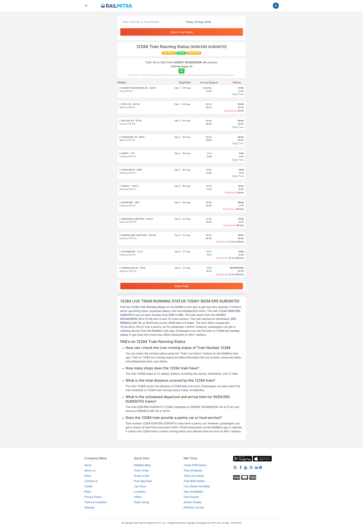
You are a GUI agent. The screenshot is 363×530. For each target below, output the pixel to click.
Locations (140, 491)
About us (89, 470)
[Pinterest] (260, 467)
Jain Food (140, 486)
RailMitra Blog (142, 465)
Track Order (141, 470)
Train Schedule (193, 470)
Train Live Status (194, 475)
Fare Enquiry (191, 496)
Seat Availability (193, 491)
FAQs (87, 491)
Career (88, 486)
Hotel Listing (141, 502)
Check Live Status (181, 32)
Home (88, 465)
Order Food (181, 286)
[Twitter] (235, 467)
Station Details (192, 502)
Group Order (141, 475)
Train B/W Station (194, 481)
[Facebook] (241, 467)
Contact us (91, 481)
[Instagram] (251, 467)
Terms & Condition (95, 502)
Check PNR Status (195, 465)
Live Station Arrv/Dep (197, 486)
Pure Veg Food (143, 481)
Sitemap (89, 507)
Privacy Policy (93, 496)
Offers (138, 496)
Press (87, 475)
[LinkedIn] (256, 467)
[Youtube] (245, 467)
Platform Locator (194, 507)
